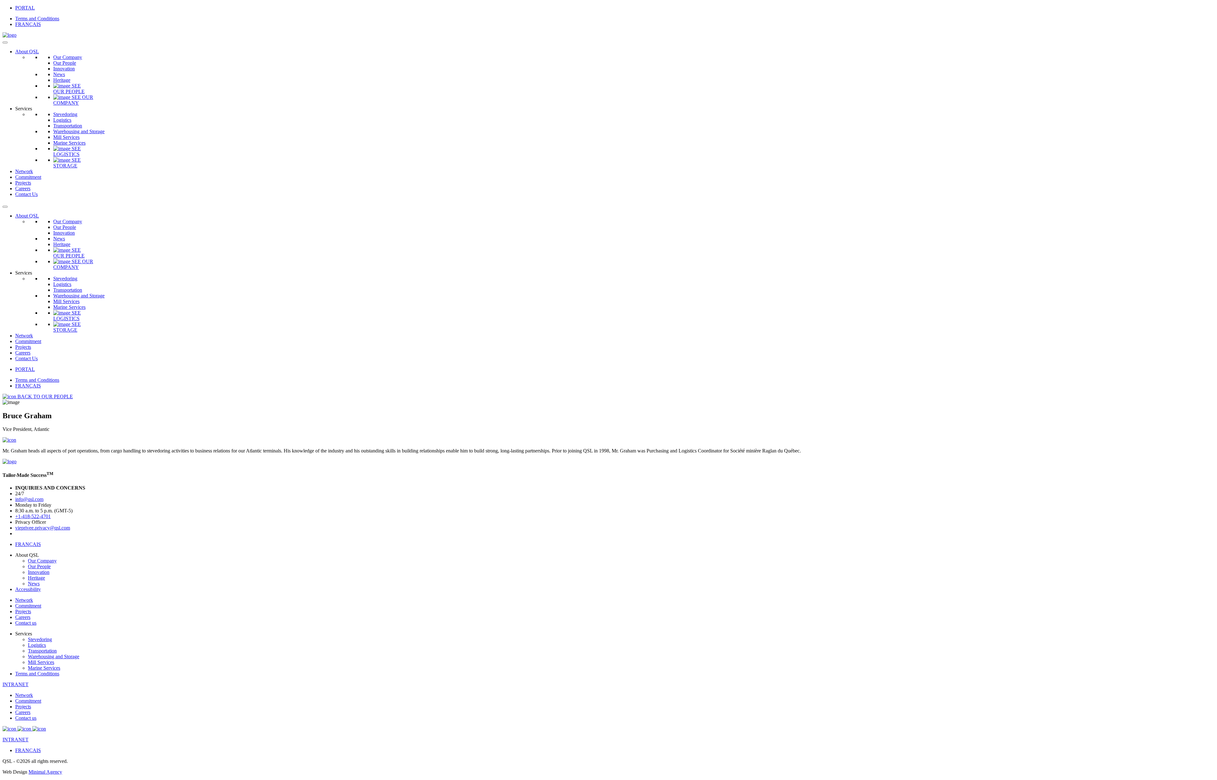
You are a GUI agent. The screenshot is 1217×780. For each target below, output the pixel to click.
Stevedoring (65, 114)
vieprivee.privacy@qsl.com (42, 527)
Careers (22, 188)
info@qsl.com (29, 499)
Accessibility (28, 589)
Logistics (62, 120)
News (59, 74)
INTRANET (16, 684)
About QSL (27, 51)
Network (24, 171)
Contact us (25, 623)
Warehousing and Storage (79, 131)
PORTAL (25, 7)
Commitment (28, 177)
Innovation (64, 68)
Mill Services (66, 137)
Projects (23, 182)
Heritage (61, 80)
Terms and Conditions (37, 18)
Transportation (67, 125)
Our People (64, 63)
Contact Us (26, 194)
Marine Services (69, 143)
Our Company (67, 57)
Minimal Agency (45, 772)
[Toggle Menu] (5, 42)
